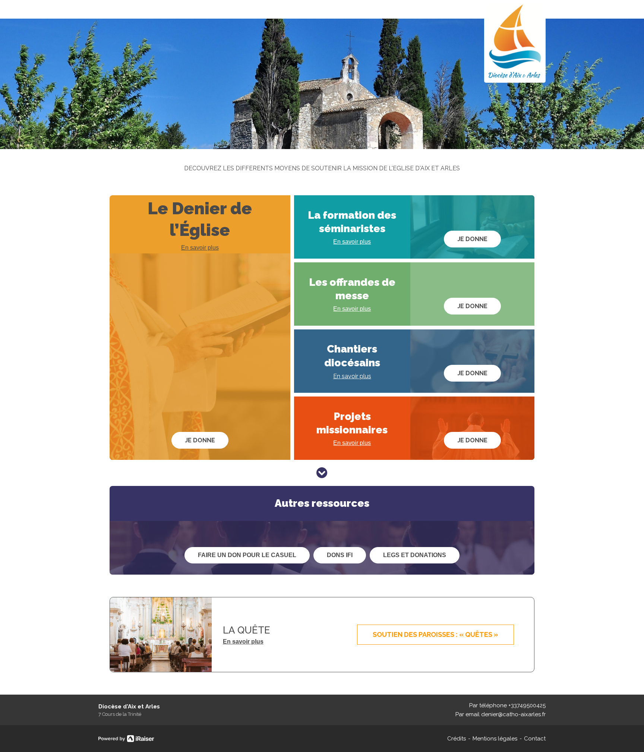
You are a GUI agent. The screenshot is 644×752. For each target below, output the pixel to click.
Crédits (456, 738)
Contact (535, 738)
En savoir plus (200, 247)
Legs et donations (414, 555)
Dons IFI (340, 555)
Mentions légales (495, 738)
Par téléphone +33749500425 (507, 705)
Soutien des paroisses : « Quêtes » (435, 634)
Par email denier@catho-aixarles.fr (500, 714)
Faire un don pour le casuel (247, 555)
